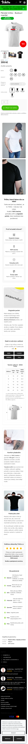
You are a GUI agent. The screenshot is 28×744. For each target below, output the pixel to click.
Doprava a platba (5, 702)
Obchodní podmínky (5, 704)
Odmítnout (7, 738)
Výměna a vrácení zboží (6, 708)
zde (17, 729)
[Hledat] (16, 2)
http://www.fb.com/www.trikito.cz (11, 659)
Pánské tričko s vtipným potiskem (17, 640)
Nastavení (13, 732)
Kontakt (2, 700)
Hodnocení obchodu (5, 696)
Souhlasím (19, 738)
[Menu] (24, 2)
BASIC (8, 353)
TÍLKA (19, 357)
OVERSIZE (8, 357)
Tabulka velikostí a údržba (7, 698)
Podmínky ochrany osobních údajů (9, 706)
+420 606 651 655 (7, 657)
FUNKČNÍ (19, 353)
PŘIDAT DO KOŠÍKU (11, 108)
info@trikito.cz (6, 655)
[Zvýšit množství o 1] (7, 101)
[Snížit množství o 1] (7, 103)
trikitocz (5, 662)
